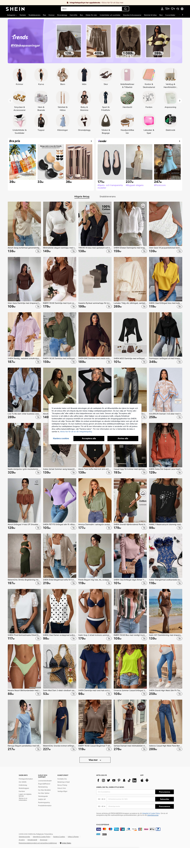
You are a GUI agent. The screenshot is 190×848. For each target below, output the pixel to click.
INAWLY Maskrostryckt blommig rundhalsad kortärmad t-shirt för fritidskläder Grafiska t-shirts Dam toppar (165, 524)
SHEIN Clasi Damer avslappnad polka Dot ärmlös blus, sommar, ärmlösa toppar (59, 635)
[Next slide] (179, 100)
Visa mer (93, 760)
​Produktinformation (44, 806)
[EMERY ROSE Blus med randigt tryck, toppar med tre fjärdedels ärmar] (130, 611)
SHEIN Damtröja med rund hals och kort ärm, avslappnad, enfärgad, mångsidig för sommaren (95, 690)
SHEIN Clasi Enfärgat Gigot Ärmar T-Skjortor (130, 580)
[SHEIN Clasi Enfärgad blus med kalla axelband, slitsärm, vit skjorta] (165, 279)
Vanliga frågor (62, 791)
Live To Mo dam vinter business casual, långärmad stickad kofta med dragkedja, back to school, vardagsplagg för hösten (24, 414)
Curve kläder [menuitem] (170, 15)
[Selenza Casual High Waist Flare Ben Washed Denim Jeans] (165, 722)
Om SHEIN (22, 782)
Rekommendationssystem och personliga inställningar (38, 843)
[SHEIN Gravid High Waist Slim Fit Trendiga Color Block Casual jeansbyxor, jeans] (165, 666)
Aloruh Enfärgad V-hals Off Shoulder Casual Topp (24, 524)
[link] (95, 2)
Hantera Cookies (59, 837)
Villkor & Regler (73, 837)
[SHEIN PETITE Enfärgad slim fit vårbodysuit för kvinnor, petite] (59, 500)
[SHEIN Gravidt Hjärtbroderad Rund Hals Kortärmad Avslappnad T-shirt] (130, 500)
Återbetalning (43, 787)
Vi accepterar (102, 825)
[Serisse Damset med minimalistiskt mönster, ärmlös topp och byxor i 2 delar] (130, 722)
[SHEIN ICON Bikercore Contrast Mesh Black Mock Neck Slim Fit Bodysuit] (95, 390)
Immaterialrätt (32, 840)
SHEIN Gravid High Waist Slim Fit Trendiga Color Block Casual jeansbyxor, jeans (165, 690)
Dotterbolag (23, 785)
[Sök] (125, 9)
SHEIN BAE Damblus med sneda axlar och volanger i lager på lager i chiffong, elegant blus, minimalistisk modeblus (95, 358)
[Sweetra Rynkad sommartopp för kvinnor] (95, 279)
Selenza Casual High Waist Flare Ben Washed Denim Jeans (165, 746)
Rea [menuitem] (44, 15)
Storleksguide (43, 796)
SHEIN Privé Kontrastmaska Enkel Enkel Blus (24, 635)
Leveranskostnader (45, 781)
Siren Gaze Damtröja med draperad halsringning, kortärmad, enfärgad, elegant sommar (24, 303)
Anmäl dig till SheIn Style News (110, 787)
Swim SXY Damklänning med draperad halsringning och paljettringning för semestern (165, 635)
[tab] (81, 196)
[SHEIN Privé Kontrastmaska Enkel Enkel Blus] (24, 611)
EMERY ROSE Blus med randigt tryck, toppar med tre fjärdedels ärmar (130, 635)
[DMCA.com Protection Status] (104, 834)
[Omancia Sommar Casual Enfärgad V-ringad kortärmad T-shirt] (130, 666)
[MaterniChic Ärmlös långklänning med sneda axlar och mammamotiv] (24, 556)
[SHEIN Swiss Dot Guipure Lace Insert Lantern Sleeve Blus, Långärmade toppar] (165, 445)
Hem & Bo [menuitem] (73, 15)
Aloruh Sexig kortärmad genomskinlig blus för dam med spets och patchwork (24, 248)
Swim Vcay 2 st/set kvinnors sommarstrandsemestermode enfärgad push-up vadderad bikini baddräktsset (95, 635)
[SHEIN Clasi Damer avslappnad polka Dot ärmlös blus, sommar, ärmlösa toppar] (59, 611)
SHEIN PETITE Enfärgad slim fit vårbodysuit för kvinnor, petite (59, 524)
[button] (177, 8)
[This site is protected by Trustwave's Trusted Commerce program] (98, 834)
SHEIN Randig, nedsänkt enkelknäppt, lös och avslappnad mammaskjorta (24, 358)
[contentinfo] (135, 829)
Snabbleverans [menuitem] (34, 15)
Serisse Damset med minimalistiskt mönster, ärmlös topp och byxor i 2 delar (130, 746)
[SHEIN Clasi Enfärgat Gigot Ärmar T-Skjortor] (130, 556)
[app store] (142, 781)
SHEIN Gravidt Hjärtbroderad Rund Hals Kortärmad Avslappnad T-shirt (130, 524)
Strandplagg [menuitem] (62, 15)
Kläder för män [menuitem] (91, 15)
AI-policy (22, 840)
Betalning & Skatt (64, 782)
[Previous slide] (10, 100)
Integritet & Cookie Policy (151, 813)
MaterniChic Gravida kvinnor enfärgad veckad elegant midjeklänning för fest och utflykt (59, 746)
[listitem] (24, 227)
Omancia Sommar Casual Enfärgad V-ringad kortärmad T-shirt (130, 690)
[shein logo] (15, 8)
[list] (117, 780)
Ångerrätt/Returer (44, 784)
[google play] (147, 781)
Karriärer (22, 791)
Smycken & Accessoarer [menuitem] (132, 15)
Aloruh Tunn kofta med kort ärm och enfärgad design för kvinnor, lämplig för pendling (95, 469)
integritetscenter (152, 815)
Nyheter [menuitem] (23, 15)
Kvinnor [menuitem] (52, 15)
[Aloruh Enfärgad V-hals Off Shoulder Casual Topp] (24, 500)
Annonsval (43, 840)
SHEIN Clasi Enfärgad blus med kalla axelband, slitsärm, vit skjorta (165, 303)
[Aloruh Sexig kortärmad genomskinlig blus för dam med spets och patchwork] (24, 224)
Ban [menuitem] (81, 15)
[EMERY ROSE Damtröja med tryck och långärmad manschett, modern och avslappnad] (59, 279)
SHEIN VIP (42, 799)
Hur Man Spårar (43, 793)
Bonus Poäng (62, 785)
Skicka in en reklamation (23, 799)
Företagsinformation (26, 779)
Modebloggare (24, 788)
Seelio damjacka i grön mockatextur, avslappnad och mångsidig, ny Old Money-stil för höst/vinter (24, 469)
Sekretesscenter (24, 837)
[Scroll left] (179, 15)
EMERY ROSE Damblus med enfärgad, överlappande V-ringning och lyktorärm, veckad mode (59, 358)
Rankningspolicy (44, 802)
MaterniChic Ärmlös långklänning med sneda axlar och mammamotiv (24, 580)
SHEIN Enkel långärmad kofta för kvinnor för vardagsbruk (59, 580)
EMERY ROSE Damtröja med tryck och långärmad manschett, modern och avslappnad (59, 303)
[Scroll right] (182, 15)
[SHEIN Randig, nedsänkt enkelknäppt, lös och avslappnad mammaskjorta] (24, 334)
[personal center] (162, 8)
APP (141, 775)
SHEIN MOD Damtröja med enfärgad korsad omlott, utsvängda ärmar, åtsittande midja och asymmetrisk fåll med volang (130, 358)
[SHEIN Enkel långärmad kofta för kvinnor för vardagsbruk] (59, 556)
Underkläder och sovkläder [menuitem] (110, 15)
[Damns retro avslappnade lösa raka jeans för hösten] (130, 390)
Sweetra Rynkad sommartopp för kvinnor (95, 303)
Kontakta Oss (62, 779)
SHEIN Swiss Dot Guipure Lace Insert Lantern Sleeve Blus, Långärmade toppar (165, 469)
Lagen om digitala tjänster (25, 795)
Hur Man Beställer (44, 790)
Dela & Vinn (62, 788)
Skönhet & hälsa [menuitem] (150, 15)
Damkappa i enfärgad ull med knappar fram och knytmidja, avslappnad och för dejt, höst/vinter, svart (165, 358)
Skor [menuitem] (161, 15)
